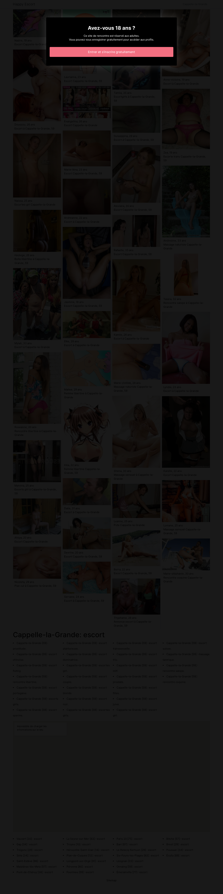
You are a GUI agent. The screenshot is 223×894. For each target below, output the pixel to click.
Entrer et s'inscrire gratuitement (111, 52)
